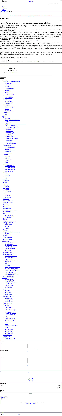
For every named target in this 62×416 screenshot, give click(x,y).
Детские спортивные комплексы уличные (8, 148)
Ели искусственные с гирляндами (9, 170)
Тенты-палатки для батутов (9, 137)
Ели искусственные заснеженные (9, 171)
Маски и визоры (7, 113)
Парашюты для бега (5, 230)
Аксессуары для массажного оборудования (8, 200)
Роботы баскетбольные (7, 291)
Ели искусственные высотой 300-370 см (10, 169)
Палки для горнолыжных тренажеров (9, 285)
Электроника (6, 288)
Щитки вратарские (7, 92)
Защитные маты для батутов (9, 139)
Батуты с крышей (8, 130)
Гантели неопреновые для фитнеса (9, 215)
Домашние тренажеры (4, 278)
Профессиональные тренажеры (5, 241)
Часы (5, 251)
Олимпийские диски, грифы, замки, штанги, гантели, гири (10, 260)
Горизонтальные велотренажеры (9, 301)
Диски (5, 311)
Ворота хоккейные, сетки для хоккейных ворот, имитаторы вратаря (11, 81)
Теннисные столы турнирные (8, 331)
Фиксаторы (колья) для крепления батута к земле (12, 138)
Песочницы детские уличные (8, 153)
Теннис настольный (5, 328)
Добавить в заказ (10, 72)
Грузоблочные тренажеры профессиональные (10, 266)
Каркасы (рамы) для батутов (9, 140)
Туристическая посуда (6, 198)
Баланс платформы (7, 233)
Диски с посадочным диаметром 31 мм (11, 312)
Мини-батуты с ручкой (9, 122)
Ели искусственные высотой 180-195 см (10, 167)
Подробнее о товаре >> (15, 72)
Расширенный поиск (30, 1)
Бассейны (4, 117)
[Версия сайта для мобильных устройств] (19, 414)
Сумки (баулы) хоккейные (8, 110)
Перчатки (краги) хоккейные (6, 105)
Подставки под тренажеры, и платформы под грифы (11, 249)
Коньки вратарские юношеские (10, 88)
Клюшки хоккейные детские (8, 96)
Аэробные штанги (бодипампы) (7, 211)
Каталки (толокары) (7, 158)
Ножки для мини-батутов (9, 141)
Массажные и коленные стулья (7, 208)
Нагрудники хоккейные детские (9, 102)
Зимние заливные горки (8, 151)
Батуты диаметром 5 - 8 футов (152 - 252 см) (13, 126)
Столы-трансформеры (7, 175)
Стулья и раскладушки (7, 187)
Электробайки (6, 162)
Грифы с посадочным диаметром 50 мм (11, 310)
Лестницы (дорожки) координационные (8, 222)
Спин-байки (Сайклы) (7, 302)
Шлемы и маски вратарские (8, 91)
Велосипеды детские (7, 156)
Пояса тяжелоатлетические (8, 250)
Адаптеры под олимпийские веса (9, 242)
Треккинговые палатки (7, 194)
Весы (4, 213)
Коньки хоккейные (5, 99)
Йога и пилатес (5, 220)
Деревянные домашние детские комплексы (10, 146)
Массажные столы (5, 206)
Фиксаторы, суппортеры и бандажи (7, 239)
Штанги (6, 316)
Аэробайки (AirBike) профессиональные (10, 255)
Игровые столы (5, 172)
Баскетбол (4, 289)
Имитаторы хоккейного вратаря (9, 82)
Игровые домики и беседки (8, 150)
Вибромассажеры (5, 201)
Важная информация (4, 8)
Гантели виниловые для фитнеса (9, 214)
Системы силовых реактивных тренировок (8, 276)
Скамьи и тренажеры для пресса (9, 323)
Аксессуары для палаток (8, 197)
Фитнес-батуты (8, 123)
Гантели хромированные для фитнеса (9, 216)
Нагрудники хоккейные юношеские (9, 103)
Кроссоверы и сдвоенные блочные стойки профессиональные (12, 267)
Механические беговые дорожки (9, 293)
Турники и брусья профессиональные (9, 275)
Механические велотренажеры (8, 298)
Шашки (6, 178)
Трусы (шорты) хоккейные (6, 112)
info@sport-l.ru (1, 399)
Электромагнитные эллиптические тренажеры (10, 339)
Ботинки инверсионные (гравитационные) (8, 212)
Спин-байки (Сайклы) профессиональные (10, 257)
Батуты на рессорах (8, 129)
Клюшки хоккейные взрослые (8, 98)
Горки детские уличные (7, 149)
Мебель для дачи (5, 192)
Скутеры (4, 184)
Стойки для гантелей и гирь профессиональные (10, 273)
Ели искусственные (5, 164)
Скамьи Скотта (6, 324)
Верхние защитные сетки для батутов (10, 133)
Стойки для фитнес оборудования (7, 237)
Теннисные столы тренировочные (9, 330)
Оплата (3, 7)
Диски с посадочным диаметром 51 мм (11, 313)
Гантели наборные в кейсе (9, 307)
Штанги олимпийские (7, 265)
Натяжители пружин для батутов (10, 135)
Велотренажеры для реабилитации (7, 254)
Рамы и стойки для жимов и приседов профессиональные (12, 269)
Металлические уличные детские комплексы (10, 152)
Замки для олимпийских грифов (9, 264)
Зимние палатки (7, 196)
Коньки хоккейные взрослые (8, 101)
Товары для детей (4, 116)
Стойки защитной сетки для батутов (10, 144)
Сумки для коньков (7, 109)
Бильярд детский (7, 174)
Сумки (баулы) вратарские (8, 90)
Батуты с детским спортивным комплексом (11, 125)
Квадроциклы (5, 182)
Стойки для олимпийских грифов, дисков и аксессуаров (12, 274)
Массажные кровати (5, 204)
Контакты (3, 9)
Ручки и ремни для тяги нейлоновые (10, 284)
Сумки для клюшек (7, 108)
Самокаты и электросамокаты (8, 159)
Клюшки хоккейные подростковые (9, 97)
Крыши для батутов (8, 134)
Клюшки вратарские (7, 86)
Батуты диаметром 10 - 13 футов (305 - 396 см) (13, 127)
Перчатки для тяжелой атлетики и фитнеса (10, 248)
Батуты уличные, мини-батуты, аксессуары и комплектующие (10, 119)
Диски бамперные (7, 263)
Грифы (5, 308)
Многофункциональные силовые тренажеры (10, 319)
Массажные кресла (5, 203)
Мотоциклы (4, 183)
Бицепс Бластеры (7, 243)
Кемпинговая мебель (5, 185)
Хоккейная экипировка (5, 80)
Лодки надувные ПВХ (6, 188)
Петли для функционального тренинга (8, 231)
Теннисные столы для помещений (9, 329)
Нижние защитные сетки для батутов (10, 136)
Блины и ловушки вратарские (8, 84)
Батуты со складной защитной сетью (10, 128)
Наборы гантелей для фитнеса (8, 217)
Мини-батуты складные (9, 121)
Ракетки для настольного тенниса (9, 333)
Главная (1, 11)
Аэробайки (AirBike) (7, 297)
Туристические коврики (6, 199)
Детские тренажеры (5, 163)
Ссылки (2, 413)
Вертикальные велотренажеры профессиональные (11, 256)
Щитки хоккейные (5, 115)
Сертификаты (3, 412)
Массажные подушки (6, 205)
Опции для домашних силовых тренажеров (10, 320)
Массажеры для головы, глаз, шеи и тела (8, 202)
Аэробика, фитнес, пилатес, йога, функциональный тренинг (9, 210)
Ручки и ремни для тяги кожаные (10, 246)
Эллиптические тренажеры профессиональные (9, 277)
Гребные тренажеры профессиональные (8, 259)
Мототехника (3, 181)
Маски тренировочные (6, 223)
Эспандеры (4, 240)
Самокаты (7, 160)
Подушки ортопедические (6, 209)
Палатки (4, 193)
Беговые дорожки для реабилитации (7, 252)
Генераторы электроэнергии (6, 180)
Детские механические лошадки (7, 145)
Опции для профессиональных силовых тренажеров (11, 268)
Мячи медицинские (7, 228)
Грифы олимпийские (7, 262)
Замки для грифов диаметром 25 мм (10, 314)
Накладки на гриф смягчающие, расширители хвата (11, 245)
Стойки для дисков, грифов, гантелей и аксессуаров (11, 325)
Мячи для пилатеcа (7, 226)
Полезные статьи (4, 10)
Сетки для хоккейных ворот (8, 83)
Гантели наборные (7, 305)
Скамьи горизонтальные (8, 322)
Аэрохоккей (6, 173)
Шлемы (6, 114)
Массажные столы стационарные (9, 207)
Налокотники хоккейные (6, 104)
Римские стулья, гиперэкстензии (9, 321)
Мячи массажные (7, 227)
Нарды (5, 177)
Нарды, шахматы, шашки (6, 176)
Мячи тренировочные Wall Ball (8, 224)
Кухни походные (7, 186)
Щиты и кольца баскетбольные (8, 292)
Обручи (4, 229)
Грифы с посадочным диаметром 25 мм (11, 309)
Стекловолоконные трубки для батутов (11, 143)
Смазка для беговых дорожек (8, 287)
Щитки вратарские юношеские (10, 93)
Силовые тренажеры (5, 317)
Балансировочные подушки (8, 234)
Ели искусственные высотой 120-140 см (10, 166)
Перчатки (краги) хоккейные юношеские (10, 106)
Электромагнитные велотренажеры (9, 299)
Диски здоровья (5, 219)
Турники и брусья (7, 327)
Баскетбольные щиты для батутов (10, 132)
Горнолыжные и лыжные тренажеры (7, 303)
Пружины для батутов (9, 142)
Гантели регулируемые (9, 306)
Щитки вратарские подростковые (10, 94)
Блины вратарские (8, 85)
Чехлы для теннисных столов (8, 334)
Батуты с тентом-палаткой (9, 131)
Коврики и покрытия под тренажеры (9, 244)
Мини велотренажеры (7, 300)
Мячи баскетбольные (7, 290)
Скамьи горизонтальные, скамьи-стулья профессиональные (12, 270)
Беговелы (6, 155)
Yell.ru (32, 378)
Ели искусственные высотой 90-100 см (9, 165)
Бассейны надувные (7, 118)
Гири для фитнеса (5, 218)
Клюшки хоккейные (5, 95)
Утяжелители (5, 238)
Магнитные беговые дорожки (8, 294)
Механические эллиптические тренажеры (10, 338)
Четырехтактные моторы (8, 191)
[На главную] (4, 2)
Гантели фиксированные (8, 261)
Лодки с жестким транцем (8, 189)
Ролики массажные (5, 235)
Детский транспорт (5, 154)
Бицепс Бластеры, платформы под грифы (10, 280)
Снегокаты (6, 161)
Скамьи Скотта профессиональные (9, 272)
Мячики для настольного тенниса (9, 332)
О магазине (3, 6)
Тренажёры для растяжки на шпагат (7, 335)
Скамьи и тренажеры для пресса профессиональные (11, 271)
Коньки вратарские (7, 87)
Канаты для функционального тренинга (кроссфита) (9, 221)
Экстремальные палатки (8, 195)
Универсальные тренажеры (6, 336)
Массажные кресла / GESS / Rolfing (13, 65)
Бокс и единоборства (5, 295)
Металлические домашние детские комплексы (10, 147)
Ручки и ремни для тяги (8, 282)
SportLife (2, 405)
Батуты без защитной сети (9, 124)
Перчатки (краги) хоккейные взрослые (9, 107)
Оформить (31, 393)
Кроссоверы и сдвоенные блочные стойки (10, 318)
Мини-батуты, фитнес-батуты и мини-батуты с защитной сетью (12, 120)
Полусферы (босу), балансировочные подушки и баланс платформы (11, 232)
